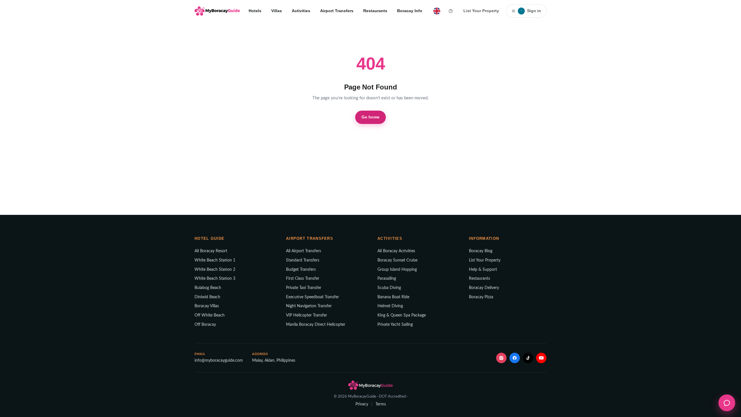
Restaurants (375, 10)
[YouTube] (541, 358)
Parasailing (386, 279)
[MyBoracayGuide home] (217, 11)
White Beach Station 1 (215, 260)
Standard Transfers (302, 260)
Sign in (531, 10)
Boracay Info (409, 10)
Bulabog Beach (208, 288)
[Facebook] (514, 358)
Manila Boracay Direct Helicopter (315, 325)
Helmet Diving (390, 306)
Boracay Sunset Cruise (397, 260)
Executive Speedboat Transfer (312, 297)
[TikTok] (528, 358)
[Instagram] (501, 358)
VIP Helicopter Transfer (306, 315)
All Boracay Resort (211, 251)
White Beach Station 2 (215, 270)
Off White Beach (210, 315)
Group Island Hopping (397, 270)
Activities (301, 10)
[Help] (450, 11)
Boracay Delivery (484, 288)
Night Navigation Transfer (309, 306)
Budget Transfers (301, 270)
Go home (371, 117)
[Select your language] (437, 11)
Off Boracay (205, 325)
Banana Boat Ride (393, 297)
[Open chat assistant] (726, 402)
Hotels (255, 10)
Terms (380, 404)
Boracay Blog (480, 251)
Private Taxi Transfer (303, 288)
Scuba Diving (389, 288)
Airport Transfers (336, 10)
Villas (276, 10)
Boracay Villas (207, 306)
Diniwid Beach (207, 297)
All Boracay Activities (396, 251)
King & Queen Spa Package (401, 315)
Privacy (361, 404)
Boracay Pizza (481, 297)
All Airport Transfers (303, 251)
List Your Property (481, 10)
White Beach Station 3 (215, 279)
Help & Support (483, 270)
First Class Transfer (302, 279)
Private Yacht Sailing (395, 325)
